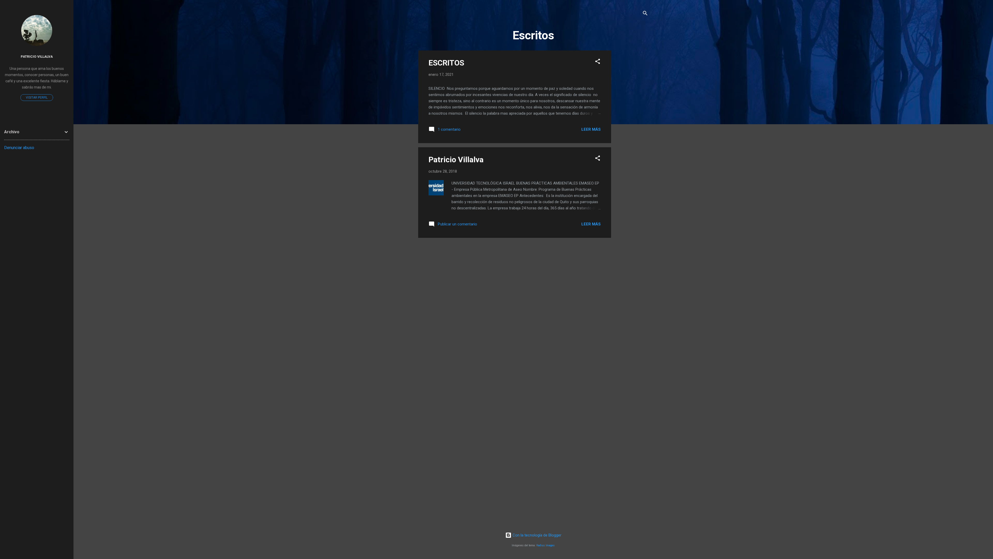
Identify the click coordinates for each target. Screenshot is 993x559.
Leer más (591, 129)
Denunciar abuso (19, 147)
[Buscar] (645, 14)
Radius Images (545, 545)
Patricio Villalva (456, 159)
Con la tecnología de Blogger (536, 535)
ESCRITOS (446, 62)
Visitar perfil (37, 97)
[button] (598, 62)
